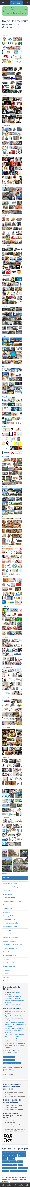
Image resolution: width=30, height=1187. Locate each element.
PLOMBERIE (5, 817)
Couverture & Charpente (10, 905)
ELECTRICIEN (6, 276)
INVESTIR (5, 396)
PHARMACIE (5, 607)
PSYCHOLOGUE (7, 667)
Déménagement (7, 908)
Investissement (7, 930)
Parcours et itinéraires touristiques (14, 1022)
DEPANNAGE (6, 246)
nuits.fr (20, 1165)
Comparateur (9, 1185)
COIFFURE (5, 155)
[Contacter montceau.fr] (27, 2)
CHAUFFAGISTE (7, 125)
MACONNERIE (6, 456)
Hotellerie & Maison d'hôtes (10, 923)
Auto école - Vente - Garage (11, 887)
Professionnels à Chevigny (9, 1155)
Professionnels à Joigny (9, 1161)
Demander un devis (9, 1057)
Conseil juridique (8, 894)
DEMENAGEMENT (7, 215)
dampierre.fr (22, 1155)
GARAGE (4, 306)
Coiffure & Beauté (8, 890)
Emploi (15, 1185)
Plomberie (6, 959)
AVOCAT (4, 95)
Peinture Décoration (8, 952)
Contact (27, 1185)
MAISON (4, 486)
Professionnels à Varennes (9, 1168)
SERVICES (6, 878)
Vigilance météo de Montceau (13, 1041)
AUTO (3, 65)
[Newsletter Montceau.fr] (24, 2)
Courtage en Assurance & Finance (12, 901)
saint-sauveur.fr (23, 1168)
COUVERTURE (6, 185)
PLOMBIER (5, 637)
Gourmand (21, 1185)
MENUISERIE (6, 516)
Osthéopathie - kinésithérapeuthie (12, 944)
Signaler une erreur (9, 1060)
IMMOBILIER (5, 366)
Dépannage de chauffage (10, 916)
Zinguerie (5, 981)
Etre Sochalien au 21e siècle (18, 1171)
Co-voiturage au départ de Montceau (15, 1034)
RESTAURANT (6, 727)
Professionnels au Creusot (9, 1165)
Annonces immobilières (9, 955)
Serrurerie (6, 973)
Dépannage (6, 912)
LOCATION (5, 426)
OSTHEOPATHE (6, 546)
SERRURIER (5, 757)
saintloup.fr (5, 1171)
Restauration (6, 970)
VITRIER (4, 787)
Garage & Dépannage (9, 966)
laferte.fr (20, 1161)
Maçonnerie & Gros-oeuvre (10, 937)
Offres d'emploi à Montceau (13, 1004)
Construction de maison (9, 897)
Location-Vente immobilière (10, 934)
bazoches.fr (6, 1152)
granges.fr (11, 1158)
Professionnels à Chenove (18, 1152)
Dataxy (18, 1067)
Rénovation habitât (8, 963)
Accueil (3, 1185)
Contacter (17, 1051)
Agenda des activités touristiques (14, 1016)
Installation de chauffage (10, 926)
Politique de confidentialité (19, 10)
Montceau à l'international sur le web (15, 1043)
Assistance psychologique (10, 883)
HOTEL (4, 336)
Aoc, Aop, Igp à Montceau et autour (15, 1028)
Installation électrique (9, 919)
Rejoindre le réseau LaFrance (12, 1063)
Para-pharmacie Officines (10, 948)
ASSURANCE (6, 35)
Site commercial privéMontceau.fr (16, 2)
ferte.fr (4, 1158)
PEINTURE (5, 577)
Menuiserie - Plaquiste (9, 941)
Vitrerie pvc (6, 977)
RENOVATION (6, 697)
